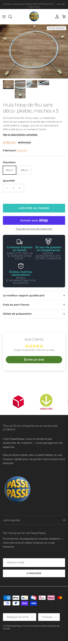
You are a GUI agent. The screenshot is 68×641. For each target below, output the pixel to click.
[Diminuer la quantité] (6, 188)
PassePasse (16, 626)
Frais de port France (16, 304)
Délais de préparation (17, 313)
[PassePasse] (34, 16)
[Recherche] (12, 17)
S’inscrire (34, 573)
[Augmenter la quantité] (20, 188)
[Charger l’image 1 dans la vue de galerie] (34, 51)
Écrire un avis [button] (34, 359)
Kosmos (22, 150)
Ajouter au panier (34, 208)
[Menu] (4, 17)
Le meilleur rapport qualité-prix (24, 295)
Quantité (9, 180)
